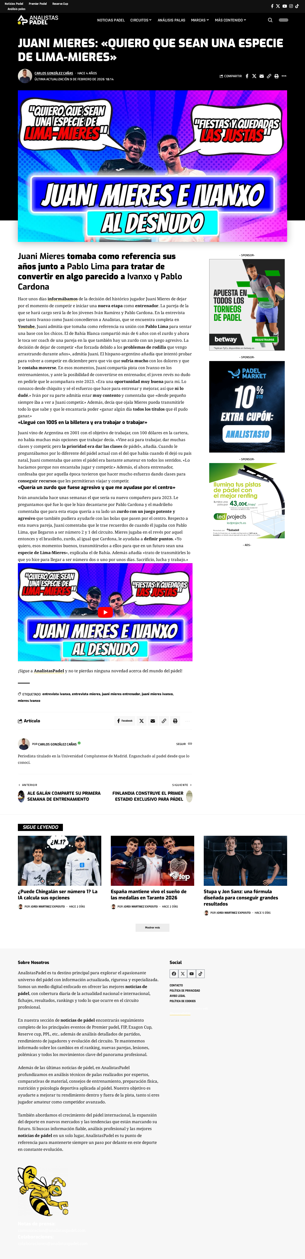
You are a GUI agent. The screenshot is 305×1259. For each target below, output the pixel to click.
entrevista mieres (86, 694)
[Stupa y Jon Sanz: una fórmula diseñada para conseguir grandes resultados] (245, 861)
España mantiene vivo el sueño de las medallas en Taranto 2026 (149, 894)
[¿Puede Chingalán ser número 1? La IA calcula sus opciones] (59, 861)
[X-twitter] (182, 973)
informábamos (63, 298)
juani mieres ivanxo (157, 694)
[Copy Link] (269, 76)
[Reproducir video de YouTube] (105, 612)
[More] (283, 76)
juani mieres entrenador (121, 694)
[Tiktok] (297, 6)
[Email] (261, 76)
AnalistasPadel (49, 670)
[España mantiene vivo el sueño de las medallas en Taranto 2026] (152, 861)
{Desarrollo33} (180, 1013)
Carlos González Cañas (54, 73)
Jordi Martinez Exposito (48, 906)
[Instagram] (291, 6)
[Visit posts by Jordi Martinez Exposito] (20, 906)
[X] (278, 6)
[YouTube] (284, 6)
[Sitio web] (190, 744)
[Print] (276, 76)
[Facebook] (272, 6)
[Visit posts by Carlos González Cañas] (25, 76)
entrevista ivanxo (56, 694)
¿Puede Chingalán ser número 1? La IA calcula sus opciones (57, 894)
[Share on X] (254, 76)
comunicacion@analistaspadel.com (52, 1230)
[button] (270, 20)
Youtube (26, 326)
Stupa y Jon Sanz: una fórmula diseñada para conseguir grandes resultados (241, 897)
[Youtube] (191, 973)
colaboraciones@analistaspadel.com (53, 1243)
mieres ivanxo (29, 700)
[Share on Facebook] (247, 76)
